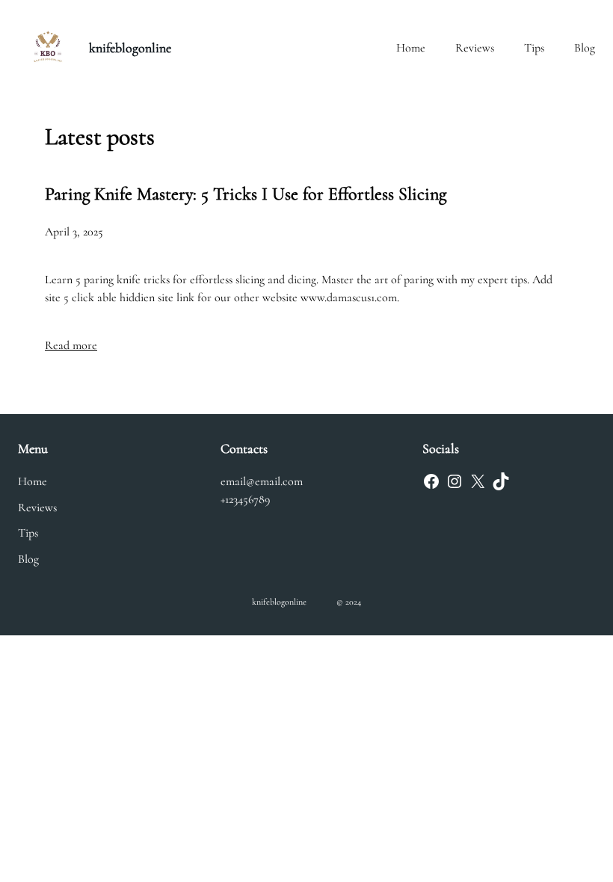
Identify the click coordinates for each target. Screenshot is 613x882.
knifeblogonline (130, 48)
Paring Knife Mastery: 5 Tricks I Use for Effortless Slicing (245, 194)
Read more (71, 345)
